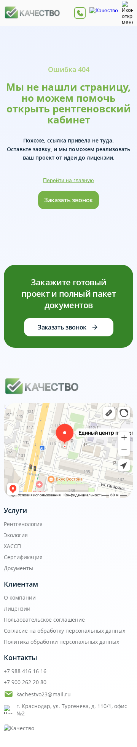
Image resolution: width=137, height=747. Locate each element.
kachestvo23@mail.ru (43, 694)
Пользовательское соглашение (44, 619)
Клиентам (21, 584)
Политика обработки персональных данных (61, 641)
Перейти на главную (68, 180)
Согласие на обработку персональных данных (64, 630)
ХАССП (12, 546)
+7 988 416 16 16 (25, 671)
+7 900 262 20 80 (25, 682)
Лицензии (17, 608)
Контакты (20, 657)
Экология (16, 535)
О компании (20, 597)
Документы (18, 568)
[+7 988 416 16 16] (80, 13)
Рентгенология (23, 524)
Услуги (15, 510)
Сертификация (23, 557)
